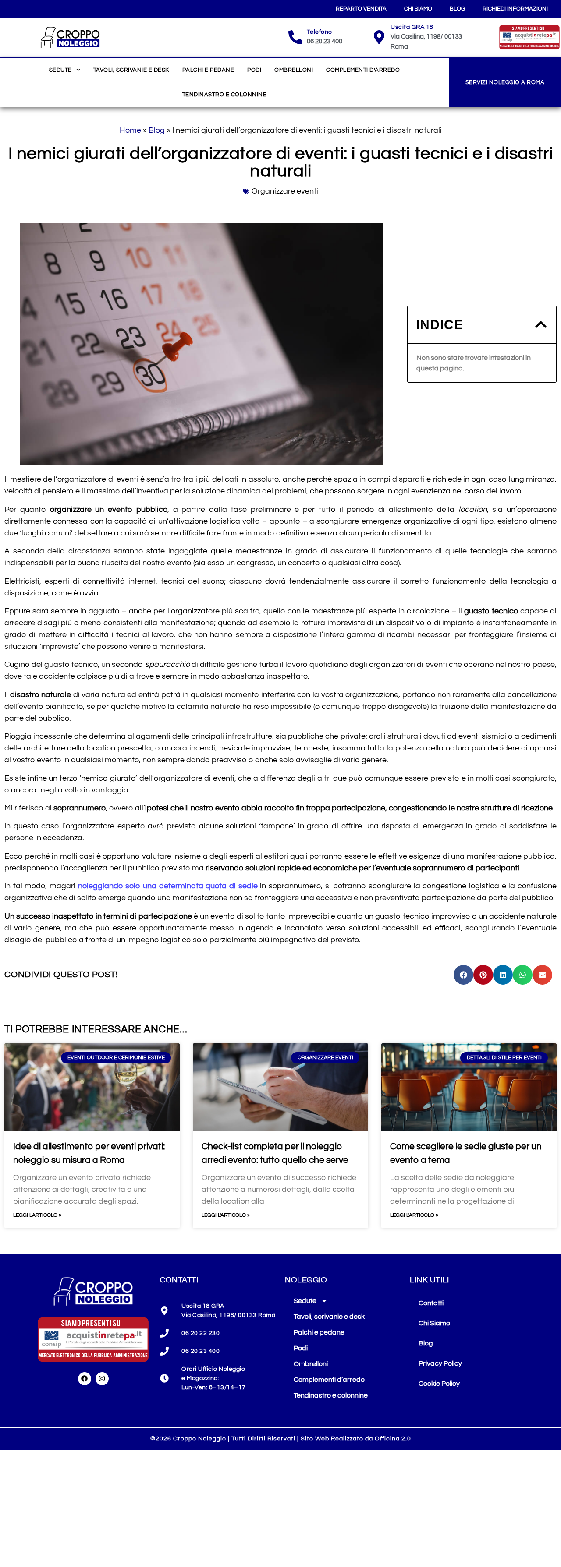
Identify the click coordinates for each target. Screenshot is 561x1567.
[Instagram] (102, 1378)
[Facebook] (84, 1378)
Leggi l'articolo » (37, 1215)
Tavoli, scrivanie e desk (131, 70)
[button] (540, 324)
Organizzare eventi (285, 191)
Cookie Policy (439, 1383)
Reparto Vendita (361, 9)
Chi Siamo (418, 9)
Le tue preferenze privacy (455, 1408)
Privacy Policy (440, 1363)
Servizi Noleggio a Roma (505, 82)
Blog (457, 9)
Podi (254, 70)
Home (130, 130)
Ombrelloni (293, 70)
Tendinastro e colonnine (224, 95)
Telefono (319, 32)
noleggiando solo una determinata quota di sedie (168, 886)
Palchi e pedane (208, 70)
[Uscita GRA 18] (379, 37)
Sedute (60, 70)
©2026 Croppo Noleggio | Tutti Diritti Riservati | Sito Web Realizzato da (280, 1439)
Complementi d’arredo (363, 70)
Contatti (431, 1302)
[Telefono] (295, 37)
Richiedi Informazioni (515, 9)
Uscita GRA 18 (412, 27)
